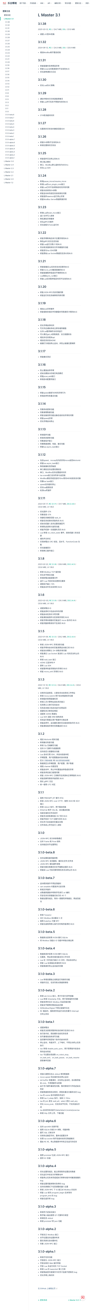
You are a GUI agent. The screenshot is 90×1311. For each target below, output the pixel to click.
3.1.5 (7, 99)
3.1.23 (7, 53)
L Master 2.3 (9, 168)
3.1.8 (7, 93)
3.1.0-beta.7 (9, 118)
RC (51, 29)
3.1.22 (7, 56)
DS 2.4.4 (72, 600)
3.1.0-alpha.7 (10, 139)
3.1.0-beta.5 (9, 124)
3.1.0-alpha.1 (9, 158)
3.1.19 (7, 65)
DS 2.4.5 (71, 564)
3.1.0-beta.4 (9, 127)
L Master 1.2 (8, 183)
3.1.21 (7, 59)
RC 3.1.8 (53, 564)
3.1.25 (7, 47)
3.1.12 (7, 87)
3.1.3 (7, 102)
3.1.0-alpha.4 (10, 149)
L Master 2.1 (8, 175)
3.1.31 (7, 28)
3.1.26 (7, 44)
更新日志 (6, 11)
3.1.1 (6, 108)
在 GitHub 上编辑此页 (48, 1288)
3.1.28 (7, 37)
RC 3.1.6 (53, 600)
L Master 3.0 (9, 161)
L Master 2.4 (9, 165)
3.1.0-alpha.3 (10, 152)
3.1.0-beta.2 (9, 133)
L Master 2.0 (9, 179)
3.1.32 (7, 25)
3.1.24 (7, 50)
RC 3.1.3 (53, 685)
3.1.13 (7, 84)
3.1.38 (7, 22)
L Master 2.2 (9, 172)
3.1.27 (7, 40)
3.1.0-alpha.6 (10, 142)
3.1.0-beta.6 (9, 121)
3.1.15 (7, 77)
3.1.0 (7, 111)
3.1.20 (7, 62)
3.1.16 (7, 74)
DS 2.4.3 (71, 685)
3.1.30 (7, 31)
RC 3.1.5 (53, 637)
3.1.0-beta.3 (9, 130)
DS (65, 29)
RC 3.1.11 (53, 504)
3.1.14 (7, 81)
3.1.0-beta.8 (9, 115)
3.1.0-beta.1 (9, 136)
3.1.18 (7, 68)
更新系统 (7, 15)
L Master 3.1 (9, 19)
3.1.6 (7, 96)
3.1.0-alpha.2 (10, 155)
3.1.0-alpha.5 (10, 145)
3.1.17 (7, 71)
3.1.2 (7, 105)
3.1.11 (7, 90)
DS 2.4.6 (71, 504)
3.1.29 (7, 34)
